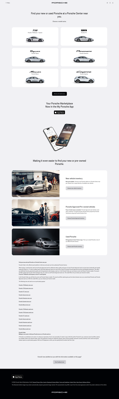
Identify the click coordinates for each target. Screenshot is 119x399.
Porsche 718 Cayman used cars (26, 312)
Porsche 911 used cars (24, 316)
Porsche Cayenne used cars (25, 325)
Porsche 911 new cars (24, 291)
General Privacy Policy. (38, 382)
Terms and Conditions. (64, 382)
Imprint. (45, 382)
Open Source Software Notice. (83, 382)
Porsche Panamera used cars (25, 322)
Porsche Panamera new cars (25, 298)
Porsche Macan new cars (24, 305)
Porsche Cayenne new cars (25, 301)
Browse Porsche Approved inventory (76, 218)
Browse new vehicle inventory (74, 188)
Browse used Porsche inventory (75, 246)
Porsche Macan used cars (25, 329)
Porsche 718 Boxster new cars (26, 285)
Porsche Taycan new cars (24, 295)
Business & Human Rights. (53, 382)
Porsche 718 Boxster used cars (26, 309)
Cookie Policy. (73, 382)
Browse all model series (59, 94)
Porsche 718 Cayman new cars (26, 288)
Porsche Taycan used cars (25, 319)
